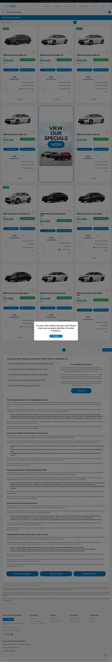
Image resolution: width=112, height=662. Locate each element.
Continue (56, 336)
